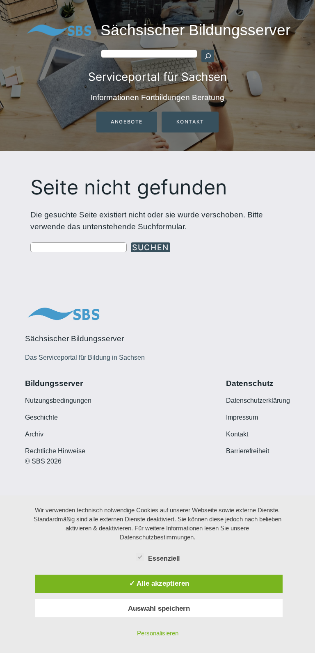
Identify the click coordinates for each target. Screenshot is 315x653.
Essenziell (164, 558)
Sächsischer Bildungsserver (195, 30)
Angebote (127, 122)
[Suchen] (207, 56)
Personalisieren (157, 633)
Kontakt (190, 122)
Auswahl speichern (159, 608)
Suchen (150, 247)
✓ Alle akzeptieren (159, 583)
